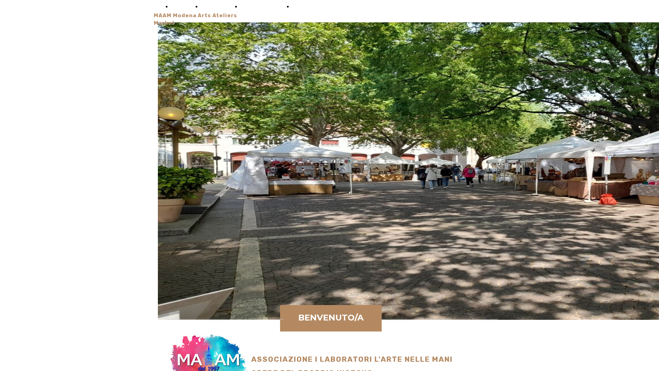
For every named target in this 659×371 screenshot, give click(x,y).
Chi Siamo (214, 6)
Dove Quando (260, 6)
